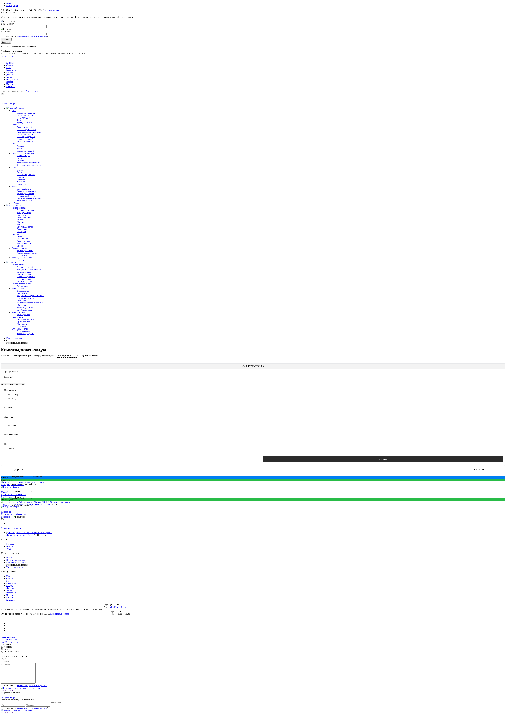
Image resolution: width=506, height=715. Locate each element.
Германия (13, 422)
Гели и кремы (23, 239)
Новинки (5, 356)
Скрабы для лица (24, 281)
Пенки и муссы (24, 279)
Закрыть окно (7, 56)
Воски (20, 236)
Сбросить (383, 459)
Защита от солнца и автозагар (30, 295)
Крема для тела (23, 300)
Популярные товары (22, 356)
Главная (9, 63)
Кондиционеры (24, 212)
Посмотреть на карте (59, 614)
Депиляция (22, 293)
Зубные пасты (23, 286)
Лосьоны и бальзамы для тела (30, 303)
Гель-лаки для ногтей (26, 129)
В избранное (6, 497)
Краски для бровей (25, 193)
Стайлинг (16, 234)
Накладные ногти (25, 134)
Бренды (9, 72)
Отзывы (10, 65)
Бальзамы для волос (26, 210)
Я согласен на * (26, 685)
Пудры (20, 170)
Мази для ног (23, 324)
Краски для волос (25, 250)
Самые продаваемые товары (13, 528)
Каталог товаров (8, 104)
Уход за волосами (19, 208)
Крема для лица (24, 272)
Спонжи (20, 160)
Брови (14, 186)
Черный (12, 449)
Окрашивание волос (21, 248)
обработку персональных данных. (32, 37)
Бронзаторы (22, 177)
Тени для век (22, 120)
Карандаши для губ (25, 151)
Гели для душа (23, 331)
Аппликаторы (23, 155)
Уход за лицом (18, 265)
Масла (20, 224)
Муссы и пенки (24, 243)
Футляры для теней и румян (29, 165)
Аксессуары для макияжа (23, 153)
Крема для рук (23, 314)
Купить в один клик (30, 688)
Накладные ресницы (26, 115)
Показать (123, 459)
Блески (20, 148)
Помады (20, 146)
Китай (12, 426)
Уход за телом (18, 288)
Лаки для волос (24, 241)
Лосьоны (21, 220)
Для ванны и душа (20, 329)
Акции (9, 77)
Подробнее (6, 492)
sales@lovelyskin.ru (118, 607)
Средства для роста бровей (29, 198)
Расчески (21, 260)
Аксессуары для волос (22, 258)
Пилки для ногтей (25, 139)
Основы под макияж (26, 174)
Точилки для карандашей (28, 163)
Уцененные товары (89, 356)
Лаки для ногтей (24, 127)
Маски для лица (24, 274)
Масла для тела (23, 305)
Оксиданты (22, 255)
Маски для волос (24, 222)
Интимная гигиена (25, 298)
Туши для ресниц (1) (11, 372)
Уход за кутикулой (25, 141)
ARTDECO (13, 395)
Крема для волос (24, 217)
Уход (8, 549)
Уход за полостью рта (21, 284)
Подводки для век (25, 118)
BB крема (21, 179)
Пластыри (21, 326)
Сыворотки (22, 229)
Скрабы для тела (24, 310)
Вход (8, 3)
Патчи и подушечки (26, 277)
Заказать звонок (52, 10)
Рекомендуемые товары (67, 356)
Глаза (14, 110)
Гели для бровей (24, 189)
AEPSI (12, 399)
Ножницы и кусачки (26, 137)
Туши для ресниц (24, 122)
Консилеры (22, 184)
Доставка (10, 75)
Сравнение (21, 494)
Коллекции (11, 70)
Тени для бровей (24, 201)
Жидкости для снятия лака (29, 132)
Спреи (20, 246)
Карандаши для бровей (27, 191)
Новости (10, 82)
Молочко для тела (25, 307)
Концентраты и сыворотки (29, 269)
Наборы (15, 203)
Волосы (9, 546)
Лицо (14, 167)
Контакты (10, 86)
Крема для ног (23, 322)
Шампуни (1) (9, 377)
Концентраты (23, 215)
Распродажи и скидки (44, 356)
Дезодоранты (23, 291)
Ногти (14, 125)
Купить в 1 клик (8, 494)
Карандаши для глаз (26, 113)
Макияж (10, 544)
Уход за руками (18, 312)
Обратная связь (8, 637)
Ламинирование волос (27, 253)
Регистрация (12, 5)
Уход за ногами (18, 317)
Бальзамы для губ (25, 267)
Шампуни (21, 231)
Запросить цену (24, 710)
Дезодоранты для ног (26, 319)
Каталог (10, 84)
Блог (8, 67)
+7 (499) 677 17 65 (9, 640)
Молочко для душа (25, 333)
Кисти (20, 158)
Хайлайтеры (22, 182)
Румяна (20, 172)
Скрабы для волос (25, 227)
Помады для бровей (26, 196)
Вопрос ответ (12, 79)
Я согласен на (26, 37)
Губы (14, 144)
